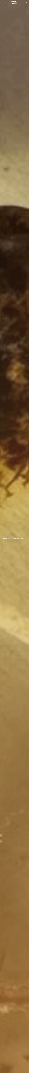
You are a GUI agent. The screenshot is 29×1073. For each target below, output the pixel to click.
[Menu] (2, 2)
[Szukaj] (5, 2)
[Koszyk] (27, 2)
